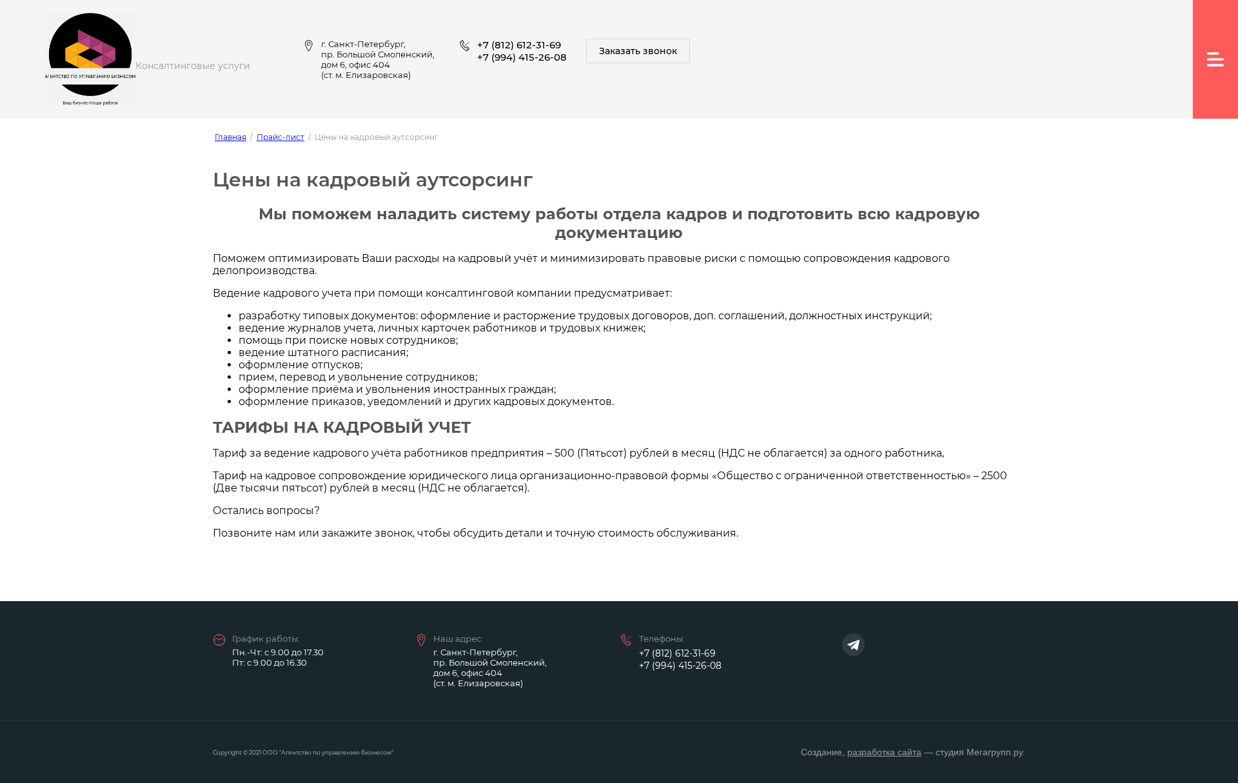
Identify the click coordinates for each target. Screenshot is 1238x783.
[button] (638, 51)
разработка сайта (884, 752)
